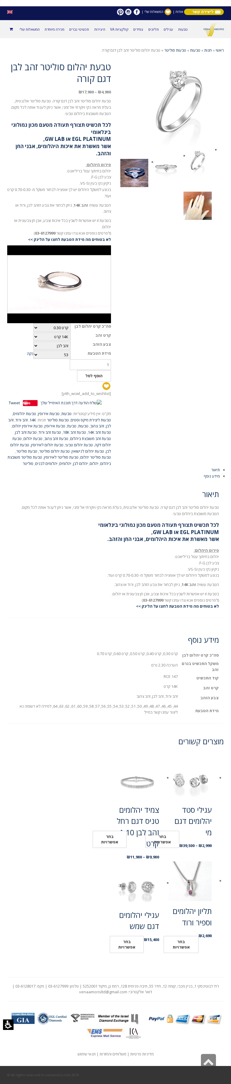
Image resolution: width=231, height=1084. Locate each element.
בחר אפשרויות (109, 839)
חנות (208, 50)
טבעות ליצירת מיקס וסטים (91, 420)
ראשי (220, 50)
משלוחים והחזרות (113, 1054)
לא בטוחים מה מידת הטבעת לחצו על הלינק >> (69, 239)
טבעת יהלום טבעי (79, 445)
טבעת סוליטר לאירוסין (61, 457)
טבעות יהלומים (24, 413)
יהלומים (65, 463)
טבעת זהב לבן (26, 432)
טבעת (71, 426)
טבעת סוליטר (26, 451)
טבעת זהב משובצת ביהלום (90, 438)
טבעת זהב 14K (99, 432)
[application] (59, 284)
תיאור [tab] (215, 469)
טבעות (195, 50)
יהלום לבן (80, 463)
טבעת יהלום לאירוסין (47, 445)
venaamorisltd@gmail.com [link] (103, 991)
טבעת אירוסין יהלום (27, 426)
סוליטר (28, 463)
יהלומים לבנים (46, 463)
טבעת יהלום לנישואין (88, 451)
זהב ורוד (21, 420)
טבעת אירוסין (55, 426)
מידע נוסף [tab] (212, 476)
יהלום (94, 463)
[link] (136, 11)
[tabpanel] (115, 548)
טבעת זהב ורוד (49, 432)
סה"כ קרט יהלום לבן (93, 326)
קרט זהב (103, 335)
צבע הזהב (102, 344)
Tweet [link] (14, 402)
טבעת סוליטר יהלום (95, 457)
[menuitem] (182, 29)
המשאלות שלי (153, 11)
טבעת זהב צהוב (56, 438)
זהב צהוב (97, 426)
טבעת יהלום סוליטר (54, 451)
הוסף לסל (94, 375)
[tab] (115, 264)
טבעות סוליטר (175, 50)
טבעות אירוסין (49, 413)
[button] (8, 1024)
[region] (115, 50)
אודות (179, 11)
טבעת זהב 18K (74, 432)
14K (32, 420)
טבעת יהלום (32, 438)
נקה (30, 353)
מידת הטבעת (99, 353)
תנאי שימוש (87, 1054)
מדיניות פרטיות (142, 1054)
